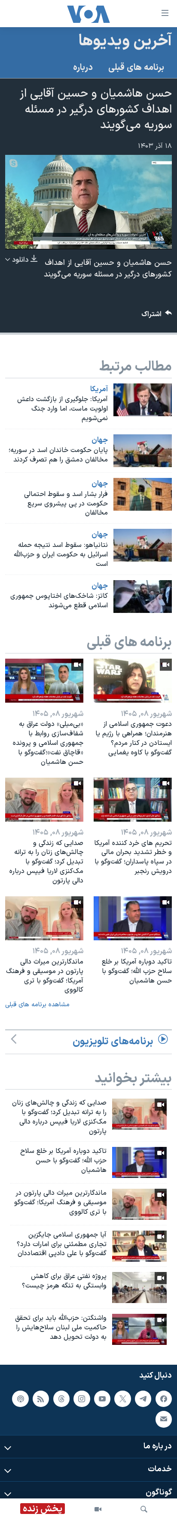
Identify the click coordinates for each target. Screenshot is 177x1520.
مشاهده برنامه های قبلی (37, 1004)
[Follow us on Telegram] (143, 1398)
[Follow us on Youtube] (102, 1398)
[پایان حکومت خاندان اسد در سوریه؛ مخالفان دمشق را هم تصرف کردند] (142, 450)
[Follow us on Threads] (61, 1398)
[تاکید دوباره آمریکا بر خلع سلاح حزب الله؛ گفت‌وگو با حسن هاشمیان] (133, 918)
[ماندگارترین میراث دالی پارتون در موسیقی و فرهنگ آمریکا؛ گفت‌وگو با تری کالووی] (44, 918)
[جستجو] (144, 1509)
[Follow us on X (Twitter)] (122, 1398)
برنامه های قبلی (136, 67)
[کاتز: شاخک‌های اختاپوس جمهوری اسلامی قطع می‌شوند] (142, 596)
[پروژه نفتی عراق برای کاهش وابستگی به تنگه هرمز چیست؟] (139, 1287)
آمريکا (99, 389)
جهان (100, 440)
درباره (83, 67)
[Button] (156, 316)
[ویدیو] (98, 1509)
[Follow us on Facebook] (164, 1398)
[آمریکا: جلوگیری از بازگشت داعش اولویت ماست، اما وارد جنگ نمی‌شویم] (142, 399)
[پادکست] (20, 1398)
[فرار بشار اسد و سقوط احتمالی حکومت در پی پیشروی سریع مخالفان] (142, 494)
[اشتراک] (164, 1419)
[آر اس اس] (41, 1398)
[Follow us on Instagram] (81, 1398)
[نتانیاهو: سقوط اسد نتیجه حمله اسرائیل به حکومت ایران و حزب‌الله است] (142, 545)
